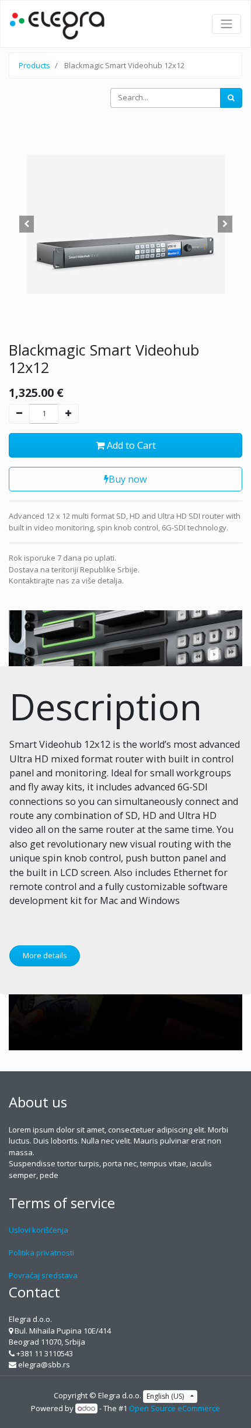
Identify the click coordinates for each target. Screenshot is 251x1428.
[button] (26, 224)
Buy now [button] (128, 479)
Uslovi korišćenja (38, 1230)
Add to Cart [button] (130, 445)
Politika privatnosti (41, 1252)
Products (34, 65)
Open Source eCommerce (174, 1408)
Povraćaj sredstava (43, 1275)
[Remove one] (19, 414)
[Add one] (68, 414)
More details (45, 955)
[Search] (231, 98)
